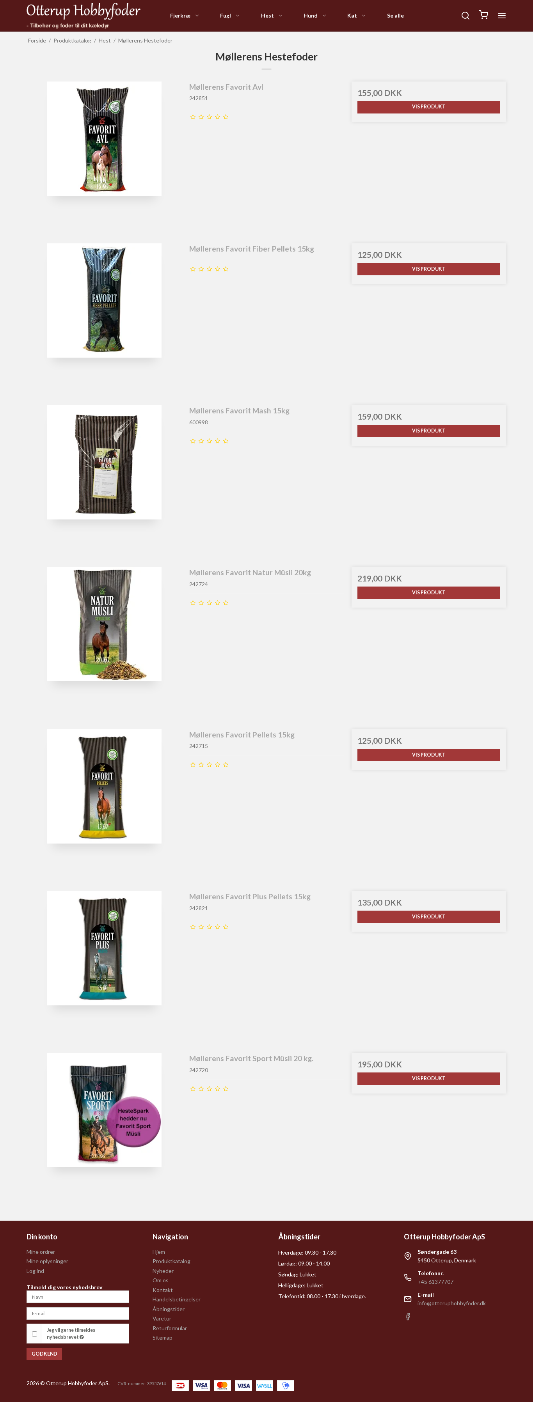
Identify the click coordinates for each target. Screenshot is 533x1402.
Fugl (225, 15)
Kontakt (163, 1290)
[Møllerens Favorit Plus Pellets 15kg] (104, 968)
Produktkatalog (171, 1261)
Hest (267, 15)
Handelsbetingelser (177, 1299)
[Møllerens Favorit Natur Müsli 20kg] (104, 644)
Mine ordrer (41, 1251)
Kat (352, 15)
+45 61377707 (435, 1281)
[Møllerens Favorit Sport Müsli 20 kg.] (104, 1130)
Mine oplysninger (47, 1261)
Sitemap (162, 1337)
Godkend (44, 1354)
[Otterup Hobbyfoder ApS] (83, 15)
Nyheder (163, 1270)
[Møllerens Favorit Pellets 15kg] (104, 806)
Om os (161, 1280)
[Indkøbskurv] (483, 15)
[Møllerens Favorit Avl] (104, 159)
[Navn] (78, 1296)
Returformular (170, 1328)
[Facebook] (408, 1318)
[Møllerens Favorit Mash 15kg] (104, 482)
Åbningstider (169, 1309)
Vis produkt (429, 107)
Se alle (395, 15)
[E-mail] (78, 1313)
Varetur (162, 1318)
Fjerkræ (180, 15)
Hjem (159, 1251)
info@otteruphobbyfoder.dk (452, 1303)
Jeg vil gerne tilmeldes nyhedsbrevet (71, 1333)
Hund (311, 15)
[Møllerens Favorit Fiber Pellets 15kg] (104, 320)
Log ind (35, 1270)
